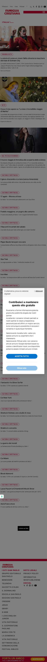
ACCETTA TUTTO (22, 356)
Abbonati (39, 291)
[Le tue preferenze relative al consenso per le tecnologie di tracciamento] (2, 496)
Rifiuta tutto (21, 368)
